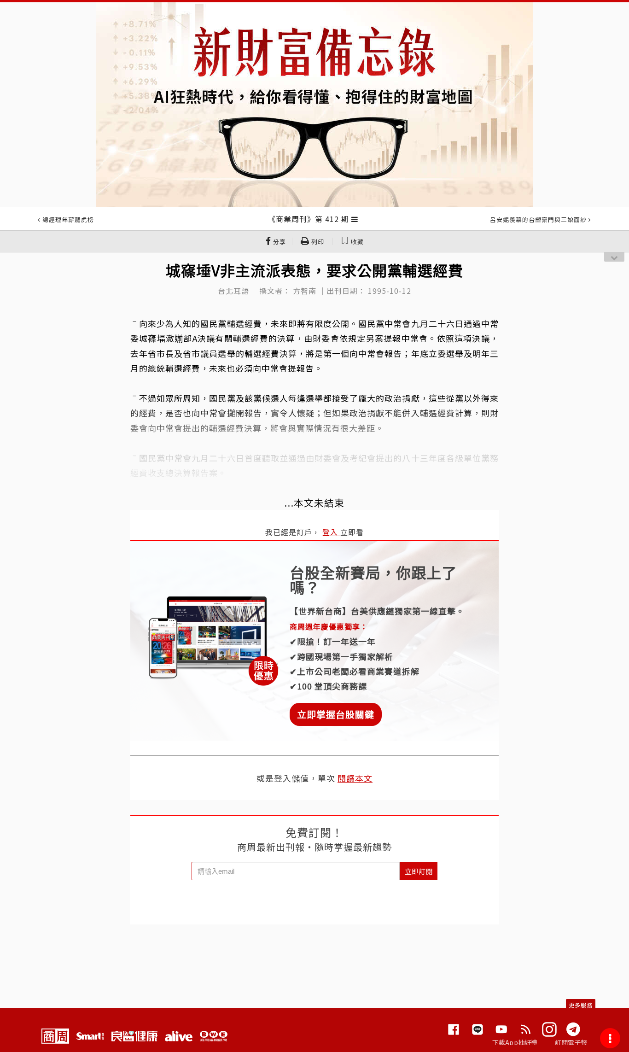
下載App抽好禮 (515, 1042)
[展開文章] (354, 218)
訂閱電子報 (571, 1042)
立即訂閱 (418, 871)
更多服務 (581, 1005)
